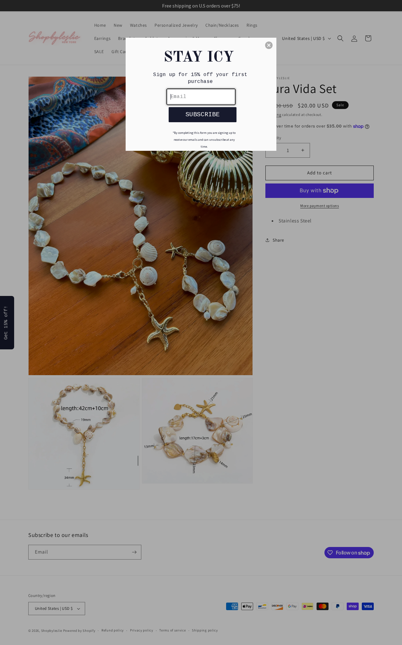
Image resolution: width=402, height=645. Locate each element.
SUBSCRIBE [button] (203, 114)
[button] (269, 45)
